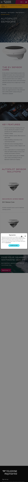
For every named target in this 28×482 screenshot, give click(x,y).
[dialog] (14, 241)
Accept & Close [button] (14, 245)
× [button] (25, 236)
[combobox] (21, 236)
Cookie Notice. (8, 242)
